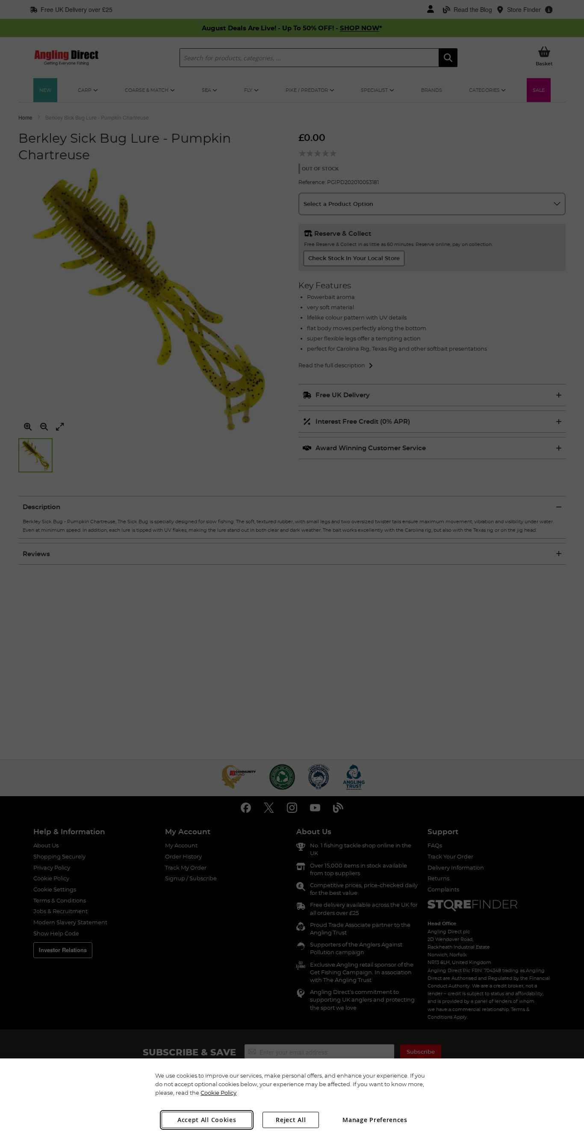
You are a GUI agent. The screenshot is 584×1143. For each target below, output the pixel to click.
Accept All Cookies (206, 1120)
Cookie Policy (218, 1092)
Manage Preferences (374, 1120)
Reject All (291, 1120)
